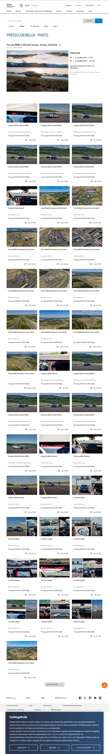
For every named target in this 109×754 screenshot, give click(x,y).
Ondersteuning (12, 705)
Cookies (38, 710)
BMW (28, 698)
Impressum (47, 705)
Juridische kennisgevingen (72, 705)
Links (31, 705)
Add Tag (89, 21)
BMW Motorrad (60, 698)
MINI (42, 698)
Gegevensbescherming (15, 710)
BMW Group (11, 698)
